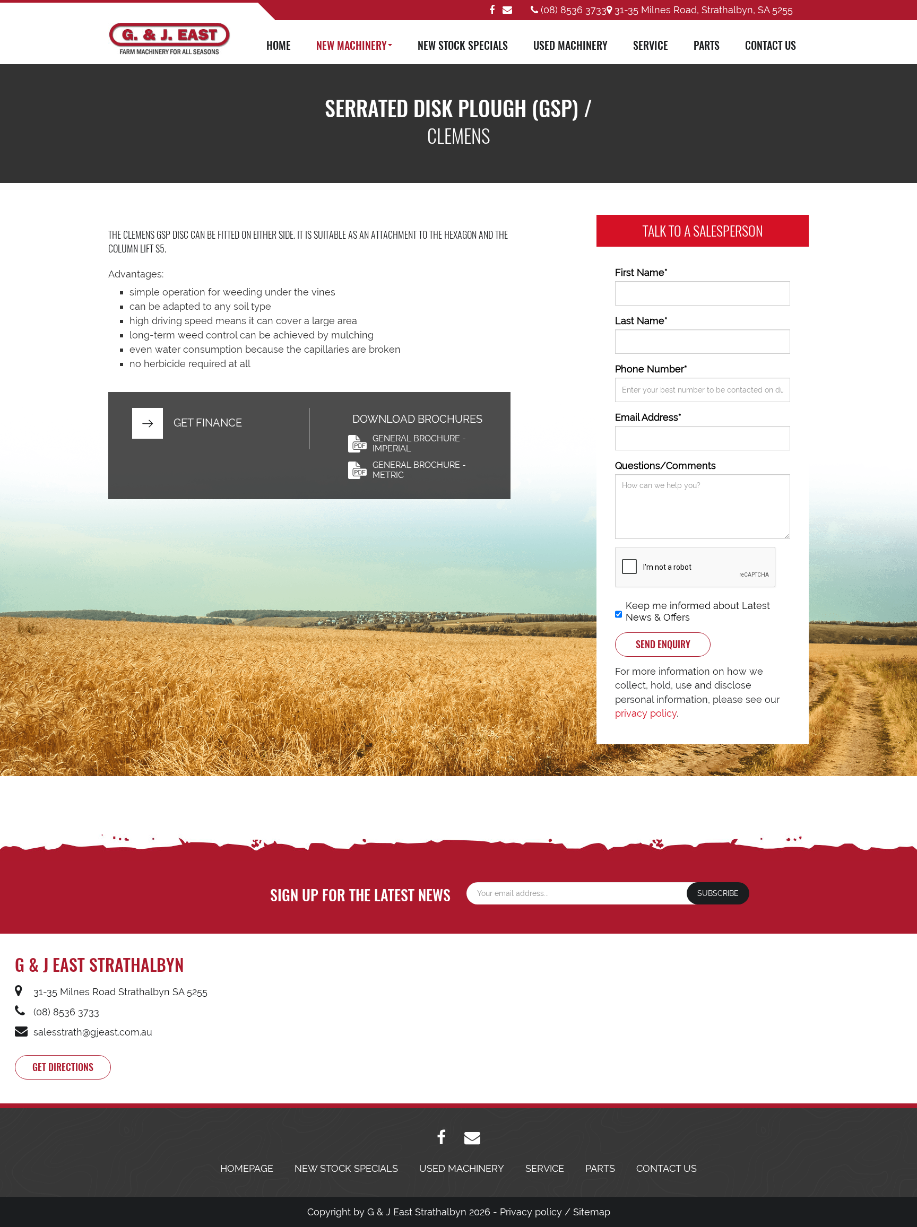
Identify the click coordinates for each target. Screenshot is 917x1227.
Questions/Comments (665, 465)
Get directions (62, 1067)
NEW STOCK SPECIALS (463, 45)
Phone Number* (651, 369)
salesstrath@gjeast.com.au (91, 1032)
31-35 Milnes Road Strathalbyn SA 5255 (119, 991)
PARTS (707, 45)
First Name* (641, 272)
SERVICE (650, 45)
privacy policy (646, 713)
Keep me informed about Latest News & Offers (698, 611)
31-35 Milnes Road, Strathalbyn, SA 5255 (702, 9)
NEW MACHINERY (351, 45)
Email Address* (648, 417)
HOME (278, 45)
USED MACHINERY (570, 45)
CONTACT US (770, 45)
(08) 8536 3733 (572, 9)
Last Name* (641, 320)
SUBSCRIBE (718, 893)
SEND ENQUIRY (663, 644)
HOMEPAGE (246, 1168)
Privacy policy (531, 1211)
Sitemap (591, 1211)
